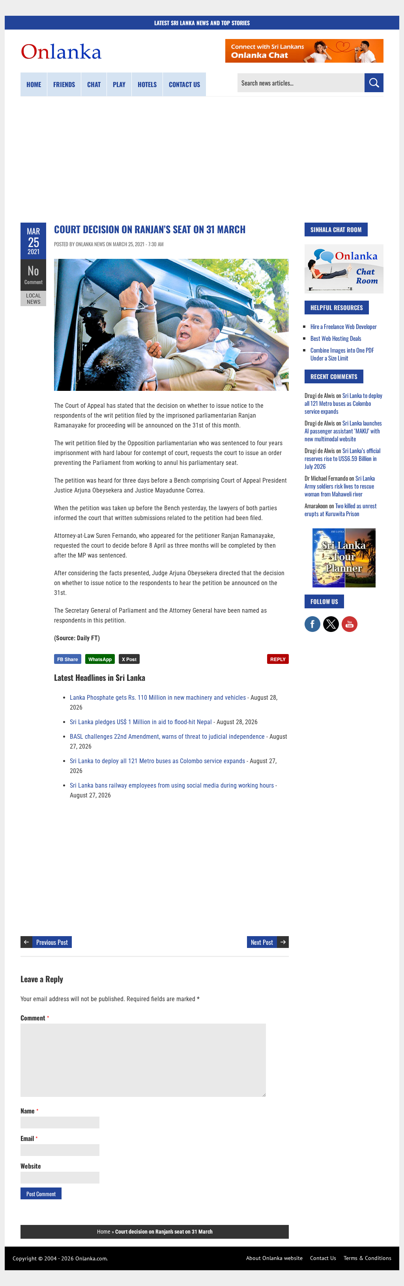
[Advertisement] (202, 159)
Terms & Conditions (367, 1258)
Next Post (262, 942)
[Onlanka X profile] (331, 620)
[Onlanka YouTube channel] (349, 620)
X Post (129, 659)
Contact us (184, 84)
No (33, 270)
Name (29, 1110)
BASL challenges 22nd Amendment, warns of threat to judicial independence (167, 736)
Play (119, 84)
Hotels (147, 84)
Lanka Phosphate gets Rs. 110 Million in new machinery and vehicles (158, 697)
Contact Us (323, 1258)
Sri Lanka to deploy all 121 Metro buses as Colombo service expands (157, 761)
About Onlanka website (274, 1258)
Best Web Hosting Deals (335, 338)
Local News (33, 298)
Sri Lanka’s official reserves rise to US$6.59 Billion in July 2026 (342, 458)
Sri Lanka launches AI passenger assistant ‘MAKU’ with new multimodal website (343, 430)
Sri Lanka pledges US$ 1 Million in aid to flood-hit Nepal (141, 722)
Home (33, 84)
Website (31, 1166)
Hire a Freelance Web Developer (343, 326)
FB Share (67, 659)
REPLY (278, 659)
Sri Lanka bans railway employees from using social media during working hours (172, 785)
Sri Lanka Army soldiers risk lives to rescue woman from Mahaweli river (340, 486)
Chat (94, 84)
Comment (33, 282)
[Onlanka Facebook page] (312, 620)
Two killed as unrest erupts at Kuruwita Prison (341, 509)
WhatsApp (100, 659)
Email (29, 1138)
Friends (64, 84)
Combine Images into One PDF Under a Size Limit (342, 354)
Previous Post (52, 942)
